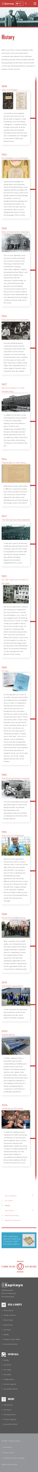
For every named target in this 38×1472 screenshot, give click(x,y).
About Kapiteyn (11, 1196)
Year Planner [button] (9, 1210)
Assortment (8, 1325)
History (7, 1205)
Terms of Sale (9, 1453)
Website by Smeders (9, 1464)
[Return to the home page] (8, 4)
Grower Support (10, 1384)
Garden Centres (10, 1315)
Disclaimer (8, 1447)
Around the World (10, 1344)
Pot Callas (7, 1370)
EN (19, 4)
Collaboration (9, 1379)
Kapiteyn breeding (12, 1215)
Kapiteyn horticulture (13, 1220)
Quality (6, 1334)
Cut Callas (7, 1374)
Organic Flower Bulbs (12, 1339)
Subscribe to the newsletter (14, 1458)
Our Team (7, 1330)
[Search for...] (26, 3)
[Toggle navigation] (35, 4)
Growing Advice (10, 1414)
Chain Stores (8, 1310)
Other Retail (8, 1320)
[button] (32, 1195)
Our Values (9, 1201)
